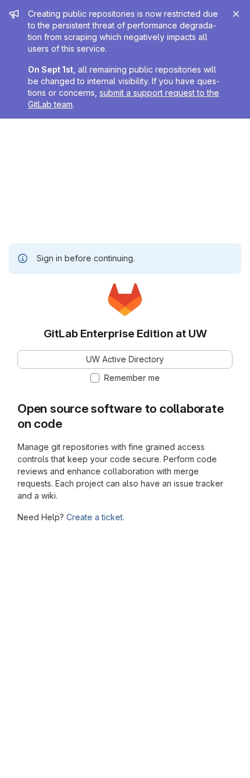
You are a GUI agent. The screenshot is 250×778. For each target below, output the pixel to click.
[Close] (236, 14)
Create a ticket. (95, 517)
